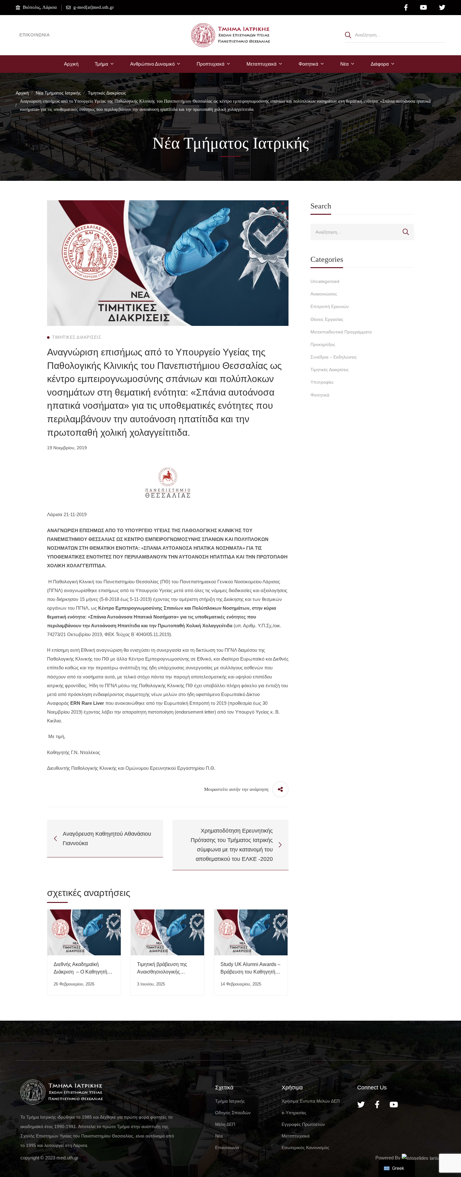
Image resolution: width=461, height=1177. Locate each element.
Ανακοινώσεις (323, 293)
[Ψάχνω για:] (395, 34)
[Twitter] (361, 1104)
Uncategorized (324, 281)
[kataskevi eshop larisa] (421, 1157)
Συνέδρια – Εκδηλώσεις (333, 356)
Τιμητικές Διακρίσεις (107, 92)
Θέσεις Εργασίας (326, 319)
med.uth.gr (67, 1157)
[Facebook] (377, 1104)
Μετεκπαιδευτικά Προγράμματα (341, 331)
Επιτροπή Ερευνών (329, 306)
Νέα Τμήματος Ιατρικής (58, 92)
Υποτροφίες (322, 382)
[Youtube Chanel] (393, 1104)
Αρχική (22, 92)
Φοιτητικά (319, 394)
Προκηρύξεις (322, 344)
